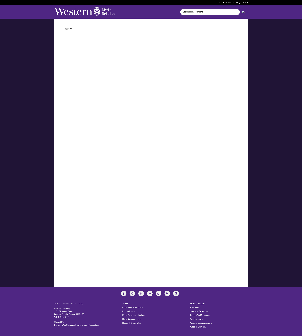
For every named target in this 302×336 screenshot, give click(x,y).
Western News (196, 319)
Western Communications (201, 323)
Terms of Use (81, 325)
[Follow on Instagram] (132, 293)
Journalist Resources (199, 311)
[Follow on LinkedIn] (141, 293)
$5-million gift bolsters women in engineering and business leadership (97, 263)
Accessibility (94, 325)
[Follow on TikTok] (158, 293)
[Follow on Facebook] (123, 293)
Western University (198, 327)
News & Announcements (132, 319)
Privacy (57, 325)
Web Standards (68, 325)
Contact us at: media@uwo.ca (233, 2)
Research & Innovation (131, 323)
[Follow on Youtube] (150, 293)
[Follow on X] (167, 293)
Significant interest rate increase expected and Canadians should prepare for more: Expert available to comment (116, 144)
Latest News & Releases (132, 308)
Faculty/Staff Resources (200, 315)
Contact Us (59, 322)
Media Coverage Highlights (133, 315)
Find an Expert (128, 311)
